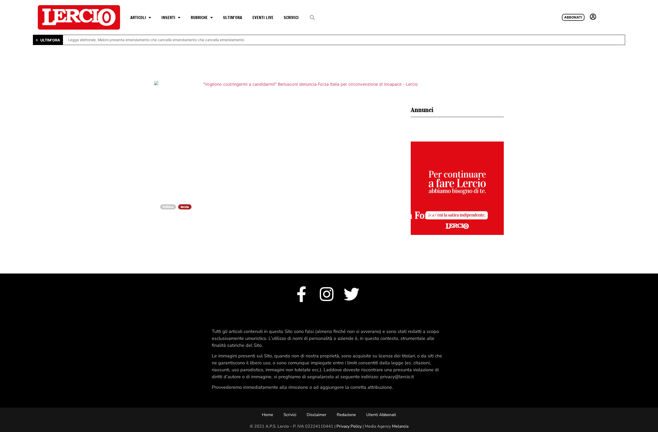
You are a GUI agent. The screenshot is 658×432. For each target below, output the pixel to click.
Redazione (346, 415)
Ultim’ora (232, 17)
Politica (168, 207)
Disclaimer (316, 415)
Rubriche (199, 17)
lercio (185, 207)
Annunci (422, 110)
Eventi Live (262, 17)
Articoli (138, 17)
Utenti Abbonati (381, 415)
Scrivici (291, 17)
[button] (312, 17)
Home (267, 415)
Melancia (400, 426)
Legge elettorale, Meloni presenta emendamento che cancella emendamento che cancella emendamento (156, 40)
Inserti (168, 17)
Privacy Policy (349, 426)
